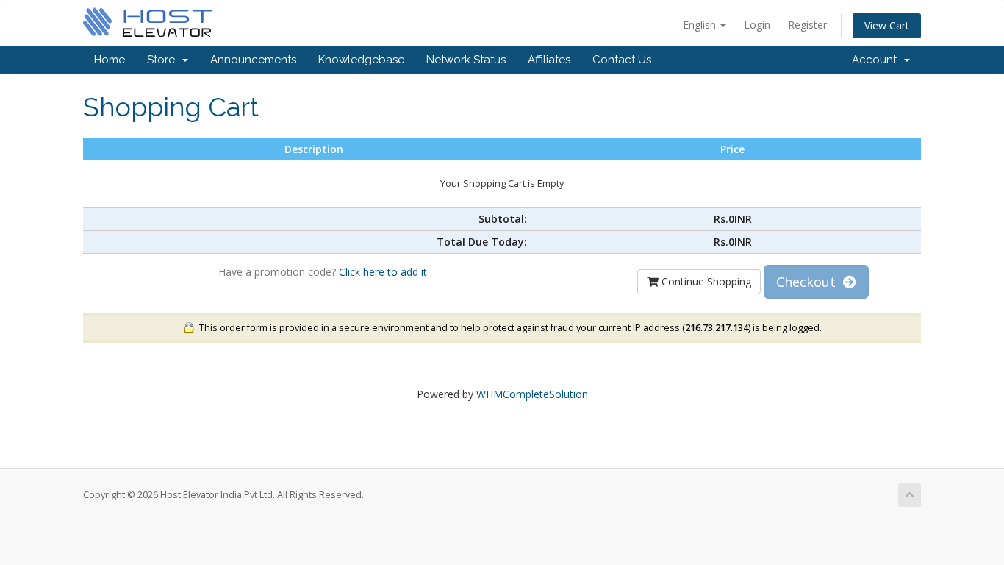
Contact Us (621, 59)
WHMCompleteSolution (532, 394)
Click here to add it (383, 272)
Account (877, 59)
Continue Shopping (705, 281)
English (701, 25)
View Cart (886, 25)
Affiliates (549, 59)
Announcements (253, 59)
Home (109, 59)
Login (757, 25)
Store (164, 59)
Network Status (466, 59)
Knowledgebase (361, 59)
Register (807, 25)
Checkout (809, 282)
